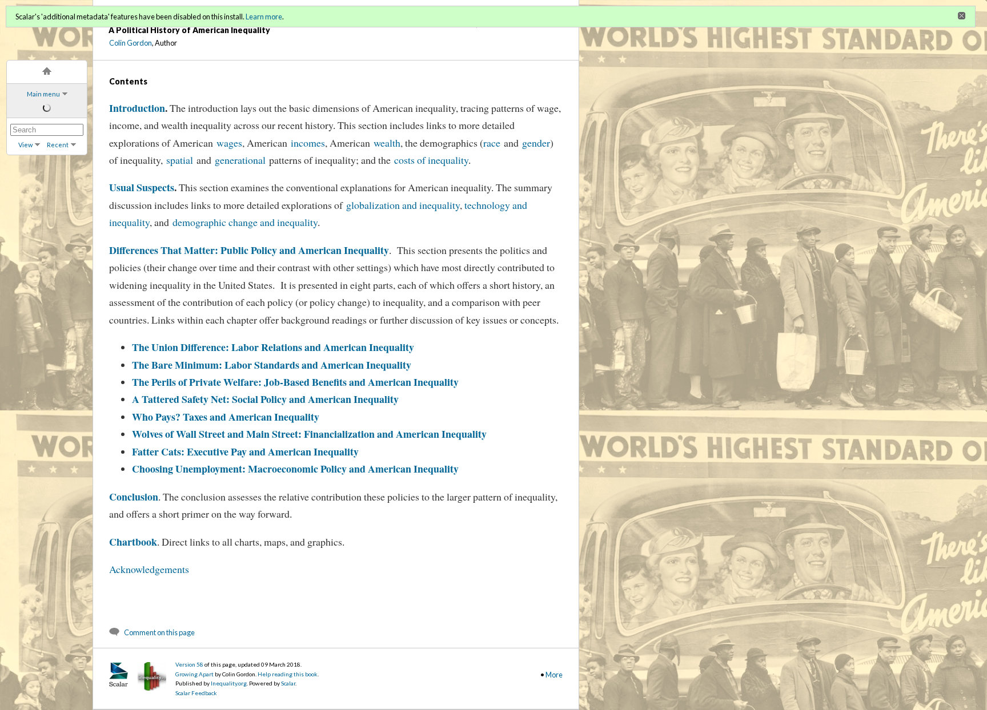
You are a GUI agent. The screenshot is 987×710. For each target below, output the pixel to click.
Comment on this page (159, 632)
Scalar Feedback (196, 692)
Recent (58, 144)
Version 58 (189, 664)
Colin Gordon (130, 42)
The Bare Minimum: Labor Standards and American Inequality (271, 364)
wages (229, 143)
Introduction (137, 107)
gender (536, 143)
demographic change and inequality (245, 222)
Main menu (43, 94)
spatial (181, 160)
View (25, 144)
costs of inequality (431, 160)
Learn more (264, 16)
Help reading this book (288, 674)
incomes (308, 143)
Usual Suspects (141, 187)
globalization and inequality (403, 205)
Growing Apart (194, 674)
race (491, 143)
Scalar (288, 683)
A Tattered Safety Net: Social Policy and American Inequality (265, 399)
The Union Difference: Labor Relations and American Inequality (273, 347)
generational (242, 160)
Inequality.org (229, 683)
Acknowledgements (149, 569)
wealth (387, 143)
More (554, 674)
